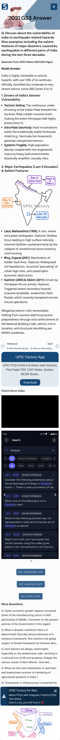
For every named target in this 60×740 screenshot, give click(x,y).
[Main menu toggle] (54, 6)
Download (30, 382)
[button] (4, 495)
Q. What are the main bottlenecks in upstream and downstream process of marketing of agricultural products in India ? (28, 672)
